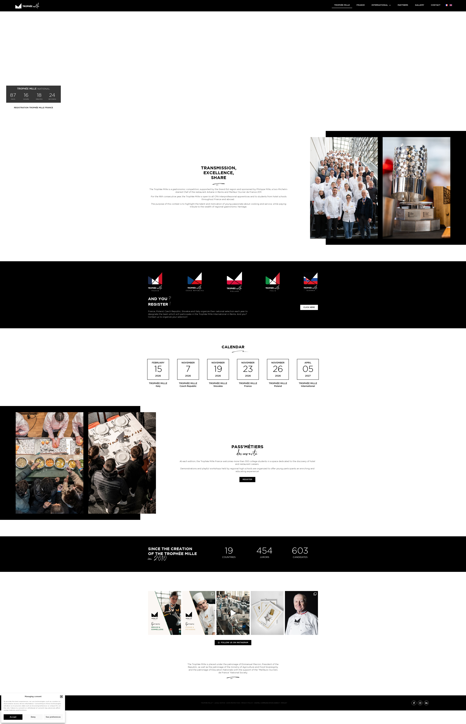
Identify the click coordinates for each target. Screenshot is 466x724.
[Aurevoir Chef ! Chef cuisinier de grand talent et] (301, 613)
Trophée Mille (342, 5)
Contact (435, 5)
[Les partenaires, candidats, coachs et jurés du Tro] (267, 613)
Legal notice (220, 703)
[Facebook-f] (414, 703)
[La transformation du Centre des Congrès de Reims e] (233, 613)
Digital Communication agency (267, 703)
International (379, 5)
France (361, 5)
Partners (403, 5)
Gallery (419, 5)
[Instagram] (420, 703)
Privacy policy (247, 703)
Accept (13, 717)
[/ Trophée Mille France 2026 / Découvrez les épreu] (164, 613)
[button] (61, 696)
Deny (33, 717)
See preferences (53, 717)
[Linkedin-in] (426, 703)
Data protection (233, 703)
